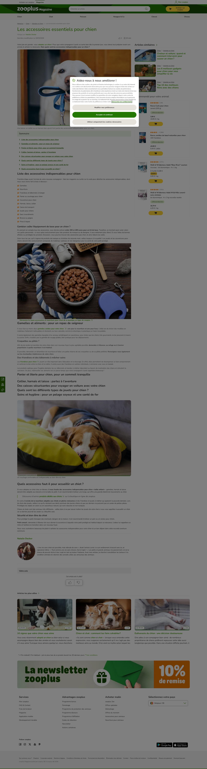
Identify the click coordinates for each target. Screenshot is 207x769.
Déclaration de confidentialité (122, 102)
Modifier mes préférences (104, 107)
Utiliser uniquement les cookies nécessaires (104, 122)
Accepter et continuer (104, 115)
